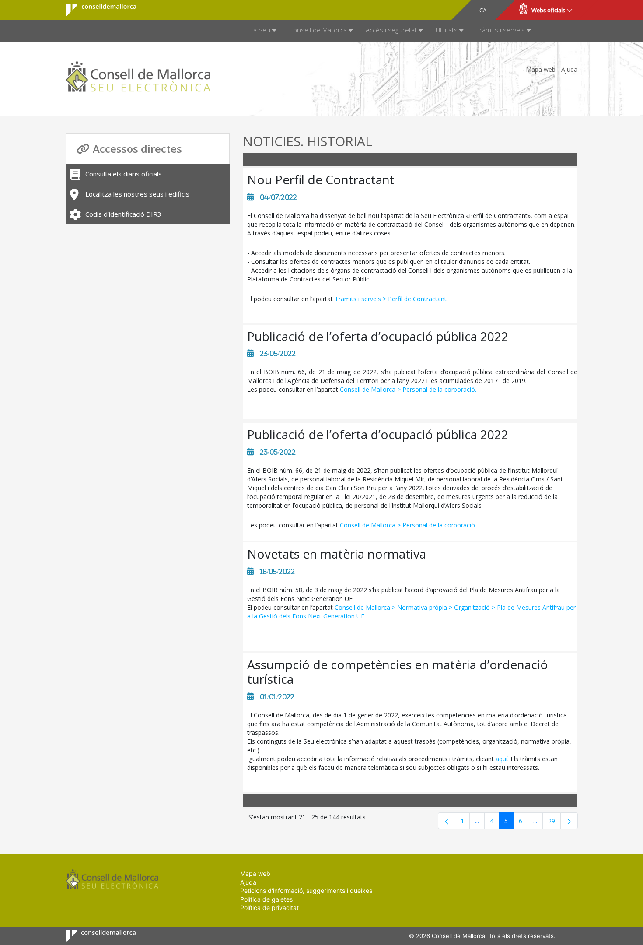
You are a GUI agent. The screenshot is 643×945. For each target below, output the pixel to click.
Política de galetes (266, 899)
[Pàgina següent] (569, 820)
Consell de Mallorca (95, 10)
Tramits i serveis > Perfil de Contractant (391, 299)
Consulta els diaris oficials (123, 173)
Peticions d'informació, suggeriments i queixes (306, 890)
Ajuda (569, 69)
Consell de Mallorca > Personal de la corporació (407, 525)
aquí (501, 759)
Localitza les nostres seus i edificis (137, 194)
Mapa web (541, 69)
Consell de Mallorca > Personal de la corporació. (408, 389)
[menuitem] (263, 31)
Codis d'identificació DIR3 (123, 214)
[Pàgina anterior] (446, 820)
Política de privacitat (269, 907)
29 (554, 823)
